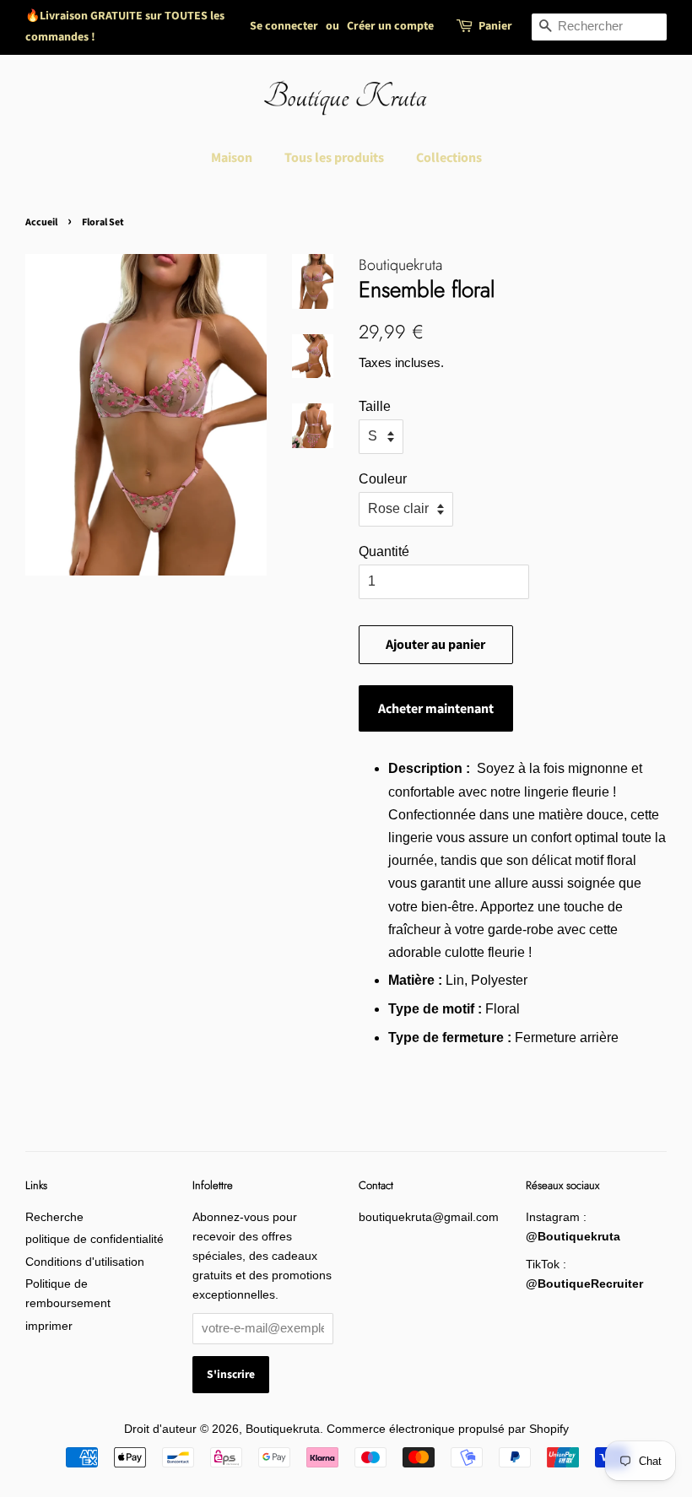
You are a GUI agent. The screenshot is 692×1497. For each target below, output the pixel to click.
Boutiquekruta (283, 1429)
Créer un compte (390, 26)
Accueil (41, 222)
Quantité (384, 551)
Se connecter (284, 26)
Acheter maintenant (436, 709)
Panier (495, 26)
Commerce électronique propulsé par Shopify (448, 1429)
